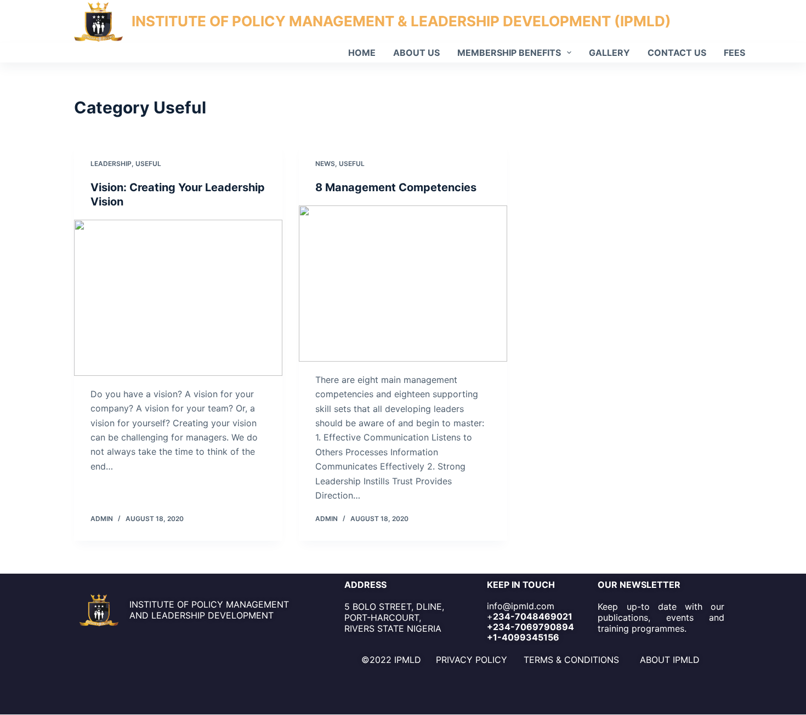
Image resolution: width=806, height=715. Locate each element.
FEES (734, 52)
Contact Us (677, 52)
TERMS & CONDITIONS (571, 659)
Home (362, 52)
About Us (416, 52)
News (325, 163)
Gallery (609, 52)
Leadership (111, 163)
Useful (148, 163)
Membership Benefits (509, 52)
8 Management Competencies (395, 187)
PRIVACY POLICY (471, 659)
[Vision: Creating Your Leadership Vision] (178, 298)
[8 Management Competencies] (403, 283)
